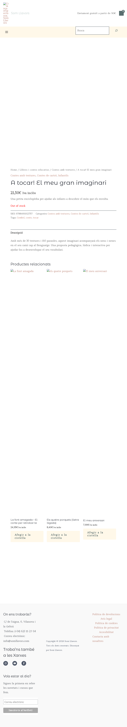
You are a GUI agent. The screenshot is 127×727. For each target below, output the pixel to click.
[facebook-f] (24, 663)
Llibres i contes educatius (34, 169)
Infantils (63, 175)
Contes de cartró (47, 175)
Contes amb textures (63, 169)
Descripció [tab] (17, 232)
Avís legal (106, 618)
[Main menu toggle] (6, 32)
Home (14, 169)
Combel (21, 217)
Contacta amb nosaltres (100, 639)
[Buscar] (116, 31)
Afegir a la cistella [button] (23, 536)
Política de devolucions (106, 614)
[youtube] (16, 663)
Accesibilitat (106, 632)
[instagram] (7, 663)
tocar (36, 217)
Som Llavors (20, 13)
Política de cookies (106, 623)
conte (29, 217)
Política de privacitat (106, 627)
